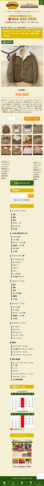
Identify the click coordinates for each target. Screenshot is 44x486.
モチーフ (15, 265)
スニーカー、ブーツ (19, 376)
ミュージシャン (18, 338)
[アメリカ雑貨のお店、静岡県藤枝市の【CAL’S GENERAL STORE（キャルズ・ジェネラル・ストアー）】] (12, 8)
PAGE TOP (39, 484)
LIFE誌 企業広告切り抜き (20, 233)
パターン (15, 268)
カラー (15, 271)
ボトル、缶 (16, 226)
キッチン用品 (17, 293)
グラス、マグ (17, 223)
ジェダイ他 (16, 274)
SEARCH (13, 484)
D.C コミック (17, 332)
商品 (5, 27)
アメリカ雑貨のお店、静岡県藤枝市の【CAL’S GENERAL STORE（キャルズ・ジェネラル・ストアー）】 (22, 12)
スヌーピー (16, 329)
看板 (14, 217)
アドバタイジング (18, 259)
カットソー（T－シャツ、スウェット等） (23, 364)
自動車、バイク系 (18, 245)
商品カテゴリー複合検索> (22, 200)
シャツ (15, 368)
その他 (15, 229)
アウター (15, 371)
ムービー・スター (18, 335)
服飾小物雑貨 (22, 27)
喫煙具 (15, 296)
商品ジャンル (12, 27)
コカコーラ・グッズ (18, 281)
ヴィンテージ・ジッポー (20, 346)
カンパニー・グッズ (18, 303)
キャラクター (17, 262)
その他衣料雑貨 (18, 379)
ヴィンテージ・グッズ (19, 211)
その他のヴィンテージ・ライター (23, 349)
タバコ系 (15, 248)
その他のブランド (18, 276)
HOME (4, 484)
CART (30, 484)
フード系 (15, 240)
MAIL (22, 484)
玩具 (14, 220)
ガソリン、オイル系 (19, 242)
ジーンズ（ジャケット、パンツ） (23, 374)
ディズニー (16, 326)
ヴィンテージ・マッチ (20, 352)
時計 (14, 214)
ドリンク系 (16, 237)
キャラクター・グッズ (19, 323)
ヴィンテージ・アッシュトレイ (22, 355)
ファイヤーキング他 (18, 255)
